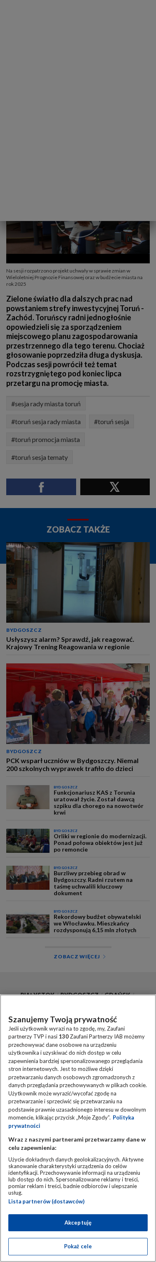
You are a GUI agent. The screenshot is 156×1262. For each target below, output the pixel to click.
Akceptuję (78, 1222)
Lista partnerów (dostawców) (46, 1201)
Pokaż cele (78, 1246)
